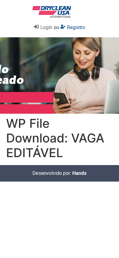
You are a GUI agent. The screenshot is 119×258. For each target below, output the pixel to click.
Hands (79, 173)
